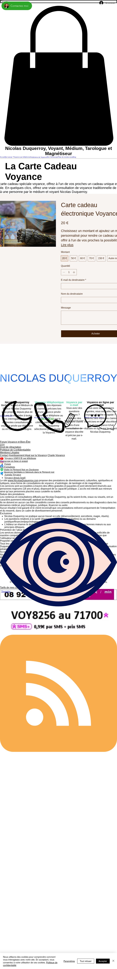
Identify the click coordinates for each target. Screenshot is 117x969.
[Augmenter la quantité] (74, 272)
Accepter (103, 961)
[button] (58, 76)
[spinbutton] (69, 272)
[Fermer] (113, 961)
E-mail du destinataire (73, 280)
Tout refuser (86, 961)
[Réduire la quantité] (63, 272)
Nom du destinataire (72, 293)
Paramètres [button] (69, 961)
